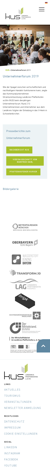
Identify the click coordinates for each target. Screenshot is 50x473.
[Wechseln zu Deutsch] (46, 3)
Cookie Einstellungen (21, 434)
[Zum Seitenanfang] (43, 345)
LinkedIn (10, 447)
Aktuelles (12, 390)
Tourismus (12, 396)
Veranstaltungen (18, 402)
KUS (7, 70)
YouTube (10, 465)
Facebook (11, 459)
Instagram (12, 453)
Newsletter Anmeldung (22, 408)
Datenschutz (14, 421)
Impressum (12, 427)
